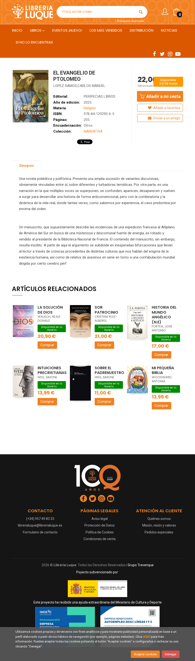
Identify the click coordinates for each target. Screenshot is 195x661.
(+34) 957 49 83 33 (40, 519)
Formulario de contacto (40, 532)
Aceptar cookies (145, 654)
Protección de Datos (99, 525)
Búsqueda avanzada (130, 21)
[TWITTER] (162, 53)
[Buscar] (140, 12)
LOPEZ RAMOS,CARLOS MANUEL (79, 86)
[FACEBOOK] (154, 53)
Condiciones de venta (99, 539)
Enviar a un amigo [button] (166, 118)
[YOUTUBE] (177, 53)
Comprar (47, 345)
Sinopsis (26, 165)
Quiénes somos (159, 519)
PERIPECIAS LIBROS (99, 96)
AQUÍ (146, 636)
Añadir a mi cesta (162, 96)
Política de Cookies (100, 532)
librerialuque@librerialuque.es (40, 525)
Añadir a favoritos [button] (166, 108)
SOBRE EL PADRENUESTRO (109, 370)
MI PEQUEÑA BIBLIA (163, 370)
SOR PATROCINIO (106, 310)
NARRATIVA (93, 131)
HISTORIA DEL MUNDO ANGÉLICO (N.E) (164, 315)
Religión (90, 108)
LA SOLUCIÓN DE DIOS (50, 310)
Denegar (170, 654)
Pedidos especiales (159, 532)
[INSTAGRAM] (170, 53)
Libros (36, 30)
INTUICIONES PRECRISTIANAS (52, 370)
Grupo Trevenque (141, 565)
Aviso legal (100, 519)
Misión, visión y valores (159, 525)
